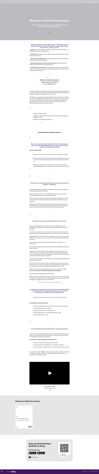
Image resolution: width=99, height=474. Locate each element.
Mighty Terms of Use (85, 471)
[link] (24, 417)
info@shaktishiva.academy (49, 388)
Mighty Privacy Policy (94, 471)
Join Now (89, 1)
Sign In (95, 1)
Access (30, 426)
